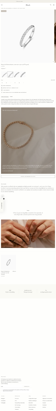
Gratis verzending (7, 85)
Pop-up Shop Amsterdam (20, 402)
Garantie (44, 402)
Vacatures (17, 409)
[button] (1, 205)
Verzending (31, 409)
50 (2, 82)
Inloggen (3, 398)
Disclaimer (45, 405)
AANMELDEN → (27, 386)
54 (10, 82)
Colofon (44, 407)
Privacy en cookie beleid (47, 400)
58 (19, 82)
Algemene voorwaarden (47, 398)
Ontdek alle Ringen (28, 233)
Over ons (17, 398)
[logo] (28, 4)
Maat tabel (31, 402)
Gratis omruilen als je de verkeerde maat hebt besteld (14, 92)
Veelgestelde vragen (33, 398)
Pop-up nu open (11, 1)
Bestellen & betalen (32, 405)
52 (6, 82)
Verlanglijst (3, 402)
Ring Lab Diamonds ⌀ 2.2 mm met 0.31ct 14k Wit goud (5, 273)
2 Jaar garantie (6, 90)
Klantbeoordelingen (33, 400)
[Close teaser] (4, 198)
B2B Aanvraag (17, 405)
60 (23, 82)
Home (2, 8)
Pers (16, 400)
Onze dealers (17, 407)
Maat (2, 80)
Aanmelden (3, 400)
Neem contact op (32, 407)
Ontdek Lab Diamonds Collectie (28, 176)
